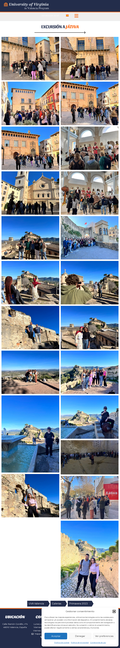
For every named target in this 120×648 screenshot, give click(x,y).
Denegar (80, 636)
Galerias (56, 603)
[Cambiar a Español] (67, 15)
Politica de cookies (61, 642)
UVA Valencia (36, 603)
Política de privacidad (80, 642)
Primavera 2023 (78, 603)
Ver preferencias (104, 636)
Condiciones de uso (98, 642)
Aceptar (55, 636)
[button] (114, 611)
